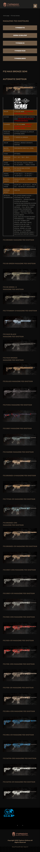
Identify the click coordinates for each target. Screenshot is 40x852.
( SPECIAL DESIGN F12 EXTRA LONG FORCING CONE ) (23, 126)
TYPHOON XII (20, 43)
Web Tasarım (24, 847)
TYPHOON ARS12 (20, 58)
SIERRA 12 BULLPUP (20, 35)
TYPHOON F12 (20, 28)
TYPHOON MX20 (20, 51)
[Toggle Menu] (35, 6)
